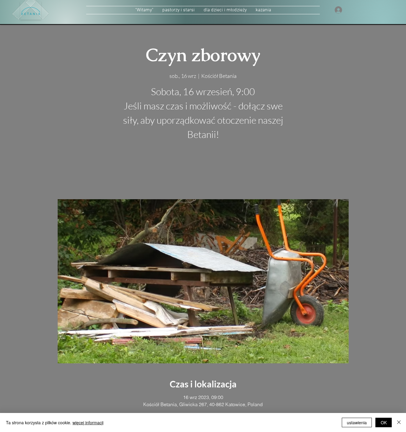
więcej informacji (88, 422)
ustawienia (357, 422)
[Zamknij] (398, 422)
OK (384, 422)
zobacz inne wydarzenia (203, 171)
